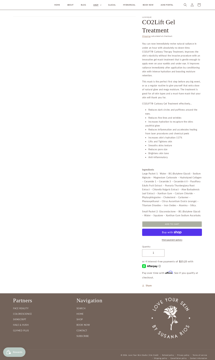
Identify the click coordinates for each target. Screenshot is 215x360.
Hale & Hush (21, 325)
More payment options (172, 240)
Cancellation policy (178, 358)
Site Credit (153, 355)
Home (80, 314)
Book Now (83, 325)
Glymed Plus (21, 330)
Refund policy (168, 355)
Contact (81, 330)
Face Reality (20, 308)
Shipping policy (160, 358)
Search (81, 308)
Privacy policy (183, 355)
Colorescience (22, 314)
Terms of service (200, 355)
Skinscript (19, 319)
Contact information (198, 358)
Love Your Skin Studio (137, 355)
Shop (79, 319)
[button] (97, 5)
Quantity (146, 246)
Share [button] (149, 285)
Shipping (146, 36)
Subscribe (82, 336)
